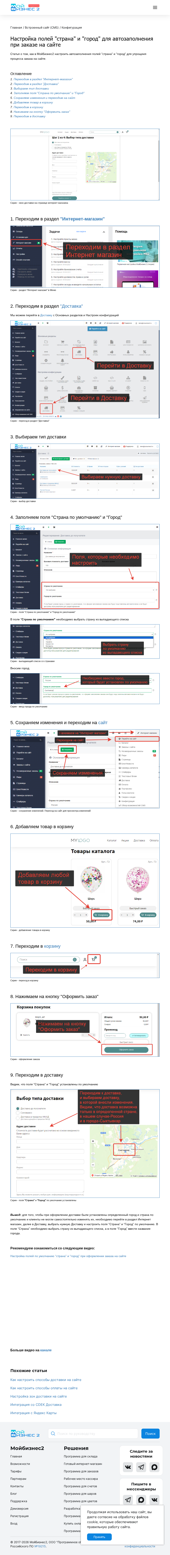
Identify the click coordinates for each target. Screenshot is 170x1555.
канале (46, 1350)
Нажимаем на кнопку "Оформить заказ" (42, 111)
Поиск (150, 1434)
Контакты (17, 1486)
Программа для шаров (80, 1493)
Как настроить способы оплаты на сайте (44, 1388)
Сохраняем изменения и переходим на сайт (44, 97)
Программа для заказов (81, 1471)
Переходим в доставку (29, 116)
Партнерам (18, 1478)
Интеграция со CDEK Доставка (36, 1405)
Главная (16, 27)
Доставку (46, 315)
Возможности (20, 1463)
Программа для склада (80, 1456)
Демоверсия (19, 1508)
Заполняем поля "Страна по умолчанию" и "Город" (49, 93)
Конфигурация (72, 27)
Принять (99, 1537)
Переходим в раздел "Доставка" (36, 84)
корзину (52, 946)
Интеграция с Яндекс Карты (33, 1413)
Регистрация (19, 1516)
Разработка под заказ (79, 1508)
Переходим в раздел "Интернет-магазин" (43, 79)
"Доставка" (71, 306)
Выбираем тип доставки (31, 88)
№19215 (40, 1546)
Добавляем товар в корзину (33, 102)
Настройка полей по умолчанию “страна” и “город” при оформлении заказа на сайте (68, 1256)
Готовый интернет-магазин (83, 1463)
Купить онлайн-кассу (79, 1523)
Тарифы (16, 1471)
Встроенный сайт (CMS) (42, 27)
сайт (103, 722)
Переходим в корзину (28, 107)
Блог (13, 1493)
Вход (13, 1523)
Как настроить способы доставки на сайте (45, 1380)
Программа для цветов (80, 1501)
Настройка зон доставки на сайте (38, 1396)
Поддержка (18, 1501)
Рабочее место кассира (81, 1478)
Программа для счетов (80, 1486)
